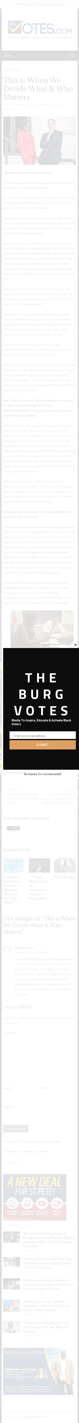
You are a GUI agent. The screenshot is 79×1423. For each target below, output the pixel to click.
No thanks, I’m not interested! (42, 774)
